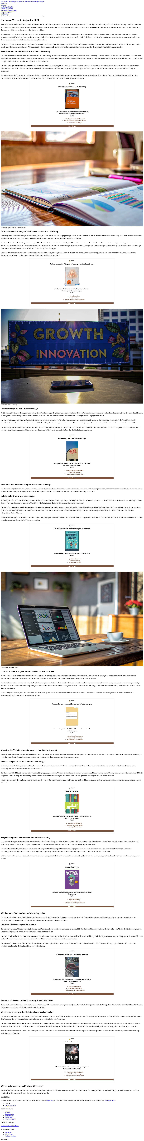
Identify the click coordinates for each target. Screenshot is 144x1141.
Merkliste (4, 3)
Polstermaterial (9, 1115)
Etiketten (7, 1112)
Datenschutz (8, 1134)
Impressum (8, 1132)
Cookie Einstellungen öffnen (10, 1126)
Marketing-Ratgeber (7, 7)
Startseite (3, 5)
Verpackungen (50, 1100)
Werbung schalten (10, 1136)
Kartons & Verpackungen (9, 10)
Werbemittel (4, 14)
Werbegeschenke (6, 12)
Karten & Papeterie (7, 8)
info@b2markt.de (10, 1105)
